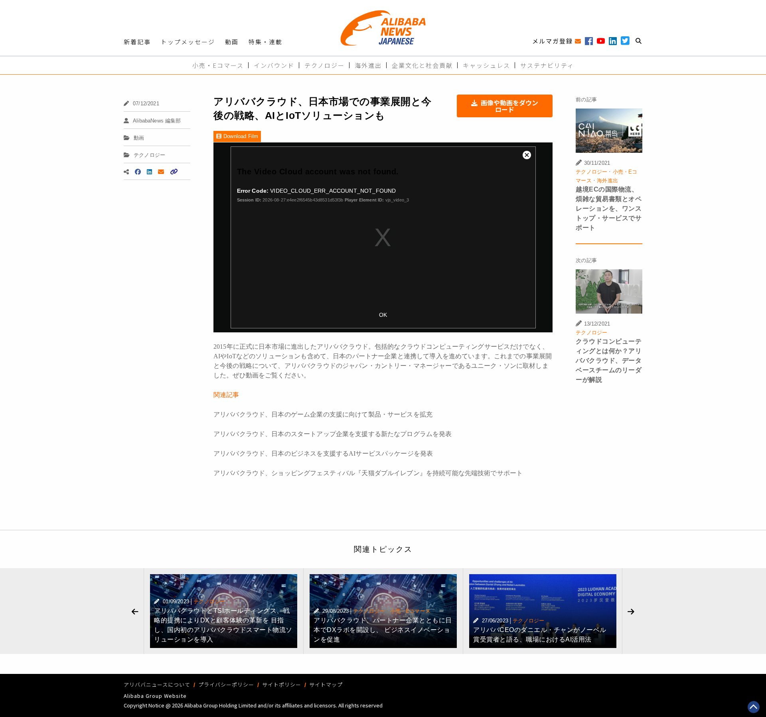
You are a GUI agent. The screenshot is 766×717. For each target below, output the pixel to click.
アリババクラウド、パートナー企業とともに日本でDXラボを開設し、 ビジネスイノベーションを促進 (383, 630)
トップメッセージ (188, 42)
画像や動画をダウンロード (509, 106)
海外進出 (368, 65)
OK (383, 315)
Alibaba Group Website (155, 695)
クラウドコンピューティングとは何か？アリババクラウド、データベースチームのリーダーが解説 (609, 360)
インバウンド (274, 65)
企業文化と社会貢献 (422, 65)
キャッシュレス (486, 65)
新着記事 (137, 42)
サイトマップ (326, 684)
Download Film (240, 136)
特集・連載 (265, 42)
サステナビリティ (547, 65)
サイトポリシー (281, 684)
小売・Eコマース (218, 65)
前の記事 (586, 100)
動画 (232, 42)
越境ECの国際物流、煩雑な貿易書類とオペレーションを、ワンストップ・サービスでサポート (609, 208)
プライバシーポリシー (226, 684)
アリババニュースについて (157, 684)
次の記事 (586, 260)
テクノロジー (324, 65)
